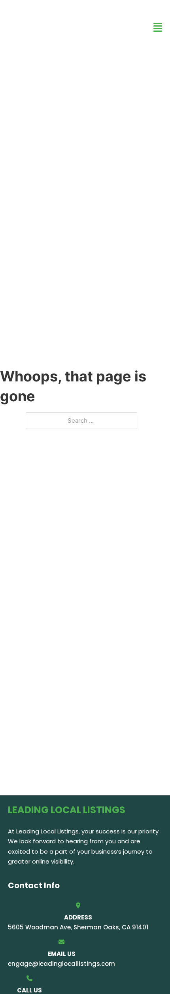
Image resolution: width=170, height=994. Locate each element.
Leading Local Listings (57, 27)
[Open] (157, 28)
